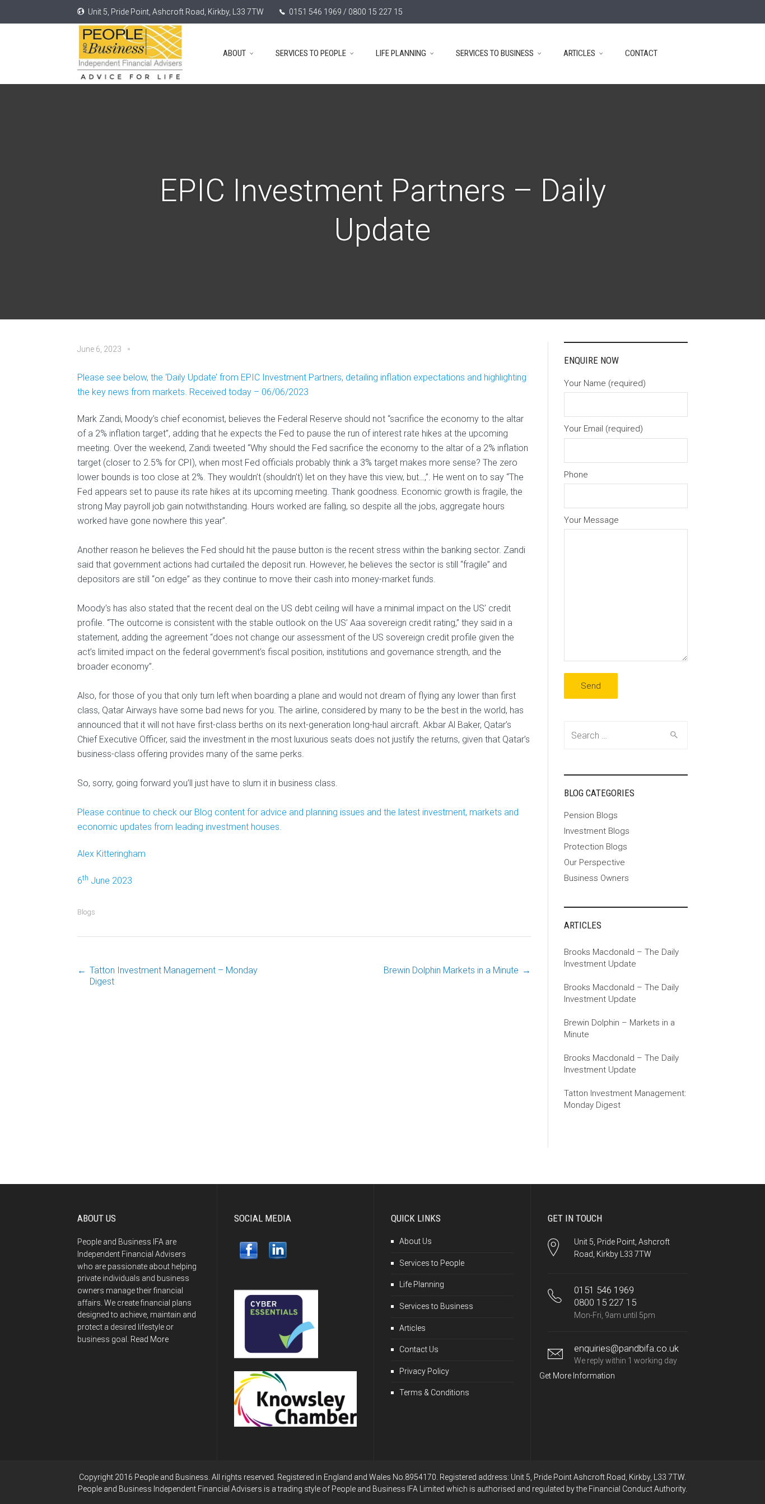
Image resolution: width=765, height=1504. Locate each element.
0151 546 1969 (604, 1290)
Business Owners (596, 878)
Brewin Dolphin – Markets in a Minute (619, 1028)
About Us (415, 1241)
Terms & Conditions (434, 1392)
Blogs (86, 912)
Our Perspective (594, 862)
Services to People (431, 1263)
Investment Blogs (596, 831)
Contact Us (419, 1349)
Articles (412, 1328)
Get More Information (577, 1375)
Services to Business (436, 1306)
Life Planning (421, 1284)
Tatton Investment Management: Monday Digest (625, 1099)
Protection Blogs (595, 847)
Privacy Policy (424, 1371)
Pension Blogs (591, 815)
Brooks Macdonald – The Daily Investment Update (621, 958)
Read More (149, 1339)
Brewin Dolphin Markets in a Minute (451, 970)
